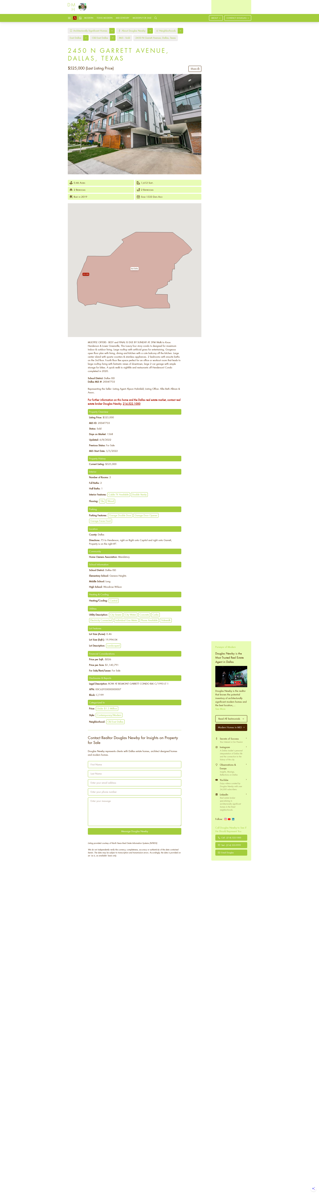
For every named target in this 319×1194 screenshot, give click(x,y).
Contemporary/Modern (109, 715)
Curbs (155, 614)
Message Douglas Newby (134, 831)
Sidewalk (165, 620)
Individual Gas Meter (126, 620)
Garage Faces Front (100, 520)
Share (194, 68)
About (214, 18)
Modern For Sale (142, 17)
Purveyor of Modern (225, 646)
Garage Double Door (120, 515)
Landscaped (113, 645)
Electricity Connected (101, 620)
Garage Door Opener (146, 515)
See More (220, 708)
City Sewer (115, 614)
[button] (134, 268)
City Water (130, 614)
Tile (102, 501)
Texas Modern (104, 17)
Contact (236, 18)
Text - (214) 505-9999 (231, 845)
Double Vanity (139, 494)
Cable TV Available (119, 494)
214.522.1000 (131, 403)
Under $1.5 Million (107, 708)
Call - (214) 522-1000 (231, 837)
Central (113, 600)
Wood (110, 501)
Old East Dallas (115, 721)
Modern (88, 17)
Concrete (144, 614)
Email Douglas (227, 852)
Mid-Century (122, 17)
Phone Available (149, 620)
